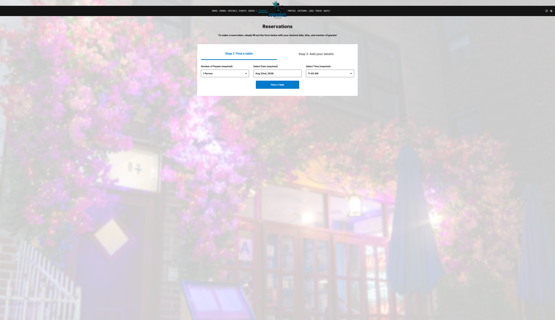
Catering (302, 11)
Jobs (311, 11)
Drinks (222, 11)
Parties (292, 11)
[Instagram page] (546, 11)
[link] (277, 10)
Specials (232, 11)
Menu (215, 11)
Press (319, 11)
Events (242, 11)
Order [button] (251, 11)
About (327, 11)
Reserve (263, 11)
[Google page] (551, 11)
